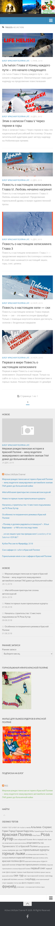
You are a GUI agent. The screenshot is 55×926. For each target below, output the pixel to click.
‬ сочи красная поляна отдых (35, 887)
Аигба (28, 827)
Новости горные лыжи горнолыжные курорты (23, 498)
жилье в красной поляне (20, 857)
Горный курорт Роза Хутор (43, 831)
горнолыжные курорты (36, 849)
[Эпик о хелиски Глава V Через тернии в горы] (27, 101)
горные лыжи (13, 853)
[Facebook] (27, 917)
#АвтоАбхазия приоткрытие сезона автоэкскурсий (26, 492)
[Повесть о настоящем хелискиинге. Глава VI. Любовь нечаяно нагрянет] (27, 164)
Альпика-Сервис (41, 827)
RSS (6, 786)
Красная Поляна (17, 834)
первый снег (38, 868)
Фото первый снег (40, 840)
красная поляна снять (40, 858)
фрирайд (9, 886)
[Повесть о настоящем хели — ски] (27, 287)
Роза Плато (36, 835)
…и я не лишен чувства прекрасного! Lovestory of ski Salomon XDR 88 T (26, 536)
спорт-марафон (8, 883)
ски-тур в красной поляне (34, 876)
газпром (11, 850)
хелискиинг (20, 887)
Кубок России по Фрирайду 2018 (17, 543)
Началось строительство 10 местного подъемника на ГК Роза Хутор (26, 507)
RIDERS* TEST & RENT (9, 827)
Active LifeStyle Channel (15, 474)
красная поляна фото (13, 861)
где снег (19, 850)
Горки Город (8, 831)
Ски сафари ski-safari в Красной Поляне (21, 550)
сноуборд (30, 879)
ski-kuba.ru (21, 827)
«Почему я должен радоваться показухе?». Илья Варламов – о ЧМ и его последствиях (25, 526)
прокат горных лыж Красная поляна (25, 872)
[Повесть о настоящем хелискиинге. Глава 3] (27, 224)
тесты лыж (17, 883)
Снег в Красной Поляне (23, 840)
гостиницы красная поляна (34, 854)
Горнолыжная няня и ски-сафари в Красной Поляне (26, 556)
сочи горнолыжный (42, 879)
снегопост (20, 879)
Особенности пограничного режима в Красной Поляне (24, 516)
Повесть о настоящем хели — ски (26, 308)
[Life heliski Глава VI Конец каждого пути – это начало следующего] (27, 45)
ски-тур (18, 875)
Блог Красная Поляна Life (15, 61)
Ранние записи (9, 649)
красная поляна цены (32, 861)
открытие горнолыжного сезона (31, 864)
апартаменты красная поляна (15, 843)
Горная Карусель (25, 831)
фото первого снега (31, 883)
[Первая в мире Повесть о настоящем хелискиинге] (27, 342)
